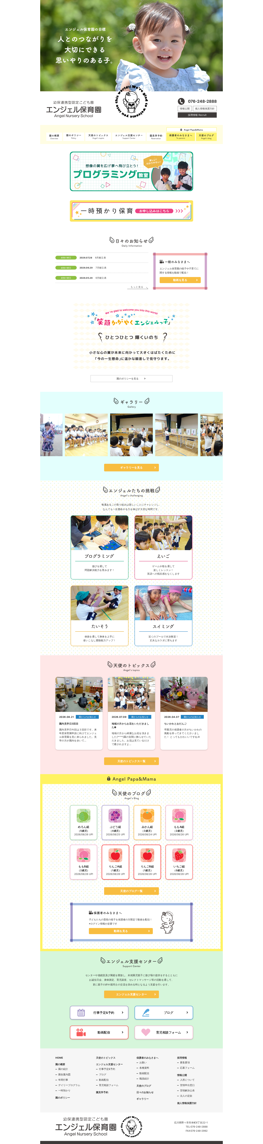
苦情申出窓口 (187, 1085)
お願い (143, 1062)
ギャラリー (143, 1098)
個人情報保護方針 (205, 108)
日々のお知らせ (145, 1092)
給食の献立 (66, 257)
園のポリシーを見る (128, 378)
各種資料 (144, 1067)
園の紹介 (63, 1068)
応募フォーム (187, 1067)
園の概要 (60, 1064)
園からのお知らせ (87, 717)
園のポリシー (62, 1097)
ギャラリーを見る (131, 467)
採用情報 (182, 1057)
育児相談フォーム (108, 1085)
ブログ (102, 1074)
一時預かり (64, 1090)
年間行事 (63, 1079)
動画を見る (180, 280)
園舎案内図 (64, 1074)
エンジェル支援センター (131, 994)
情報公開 (185, 108)
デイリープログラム (69, 1085)
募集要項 (185, 1062)
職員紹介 (144, 1078)
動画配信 (104, 1079)
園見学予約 (102, 1092)
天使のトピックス (106, 1057)
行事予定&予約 (107, 1068)
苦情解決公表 (187, 1090)
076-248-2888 (199, 1126)
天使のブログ (144, 1085)
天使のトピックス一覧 (131, 761)
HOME (59, 1057)
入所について (187, 1079)
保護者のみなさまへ (147, 1057)
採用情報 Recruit (197, 114)
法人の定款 (186, 1095)
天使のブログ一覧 (131, 891)
